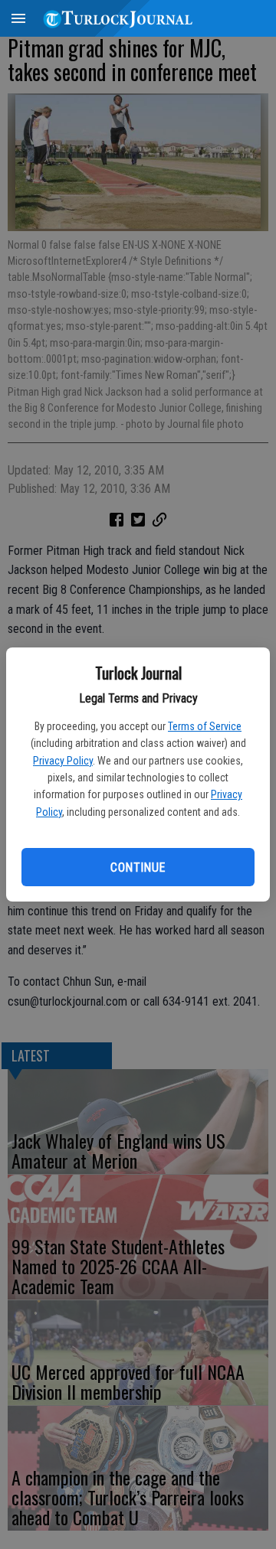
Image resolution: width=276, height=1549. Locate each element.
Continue (137, 867)
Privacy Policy (63, 761)
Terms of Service (205, 726)
